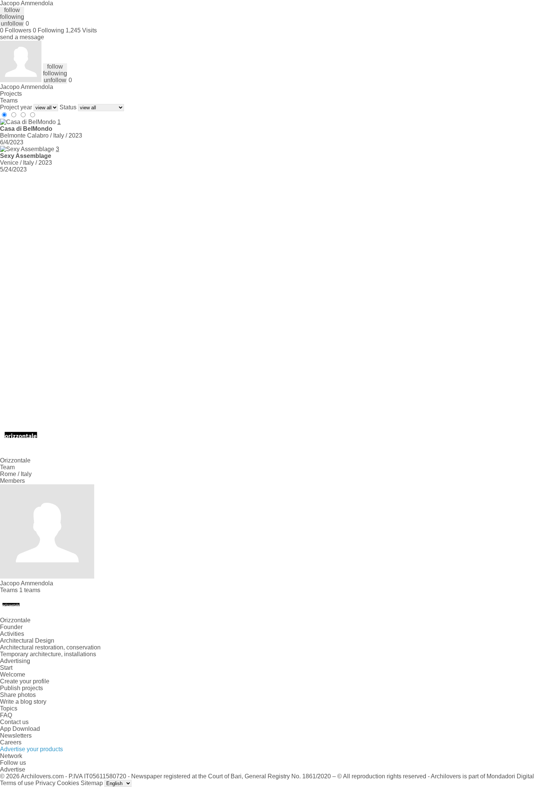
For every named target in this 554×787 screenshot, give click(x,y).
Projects (11, 93)
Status (68, 107)
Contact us (14, 722)
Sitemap (92, 783)
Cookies (68, 783)
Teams (9, 100)
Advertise (12, 769)
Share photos (18, 695)
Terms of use (17, 783)
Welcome (12, 674)
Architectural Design (27, 640)
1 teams (29, 590)
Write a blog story (23, 701)
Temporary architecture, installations (48, 654)
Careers (10, 742)
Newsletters (16, 735)
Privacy (45, 783)
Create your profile (24, 681)
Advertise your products (31, 749)
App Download (20, 729)
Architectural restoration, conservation (50, 647)
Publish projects (21, 688)
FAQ (6, 715)
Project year (16, 107)
